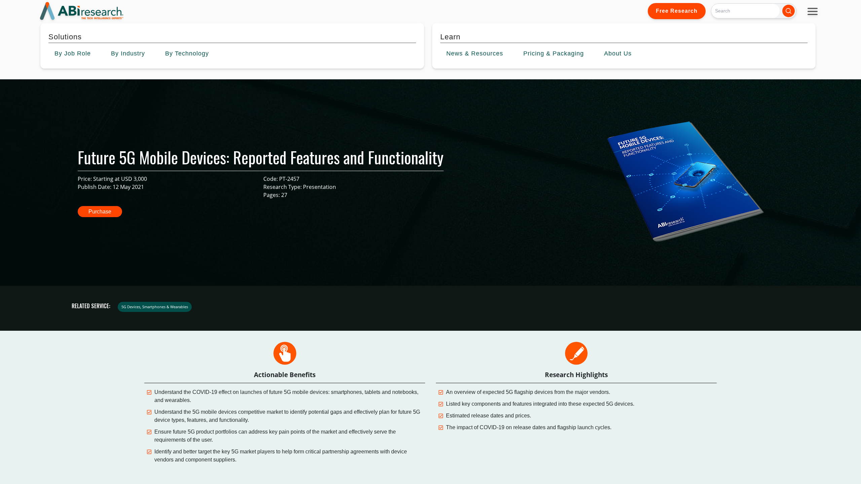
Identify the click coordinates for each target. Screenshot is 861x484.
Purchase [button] (99, 211)
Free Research (677, 11)
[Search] (788, 11)
